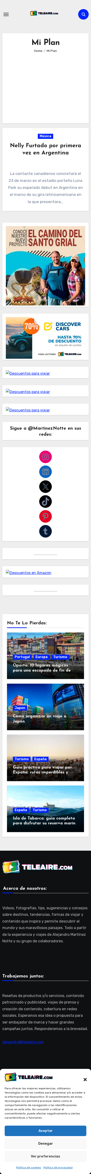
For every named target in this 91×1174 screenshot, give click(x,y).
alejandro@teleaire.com (23, 1042)
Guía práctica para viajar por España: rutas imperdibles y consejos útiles (42, 773)
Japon (20, 708)
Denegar (45, 1143)
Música (45, 136)
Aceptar (45, 1131)
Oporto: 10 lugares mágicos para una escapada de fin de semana (42, 670)
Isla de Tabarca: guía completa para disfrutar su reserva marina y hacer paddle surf (45, 823)
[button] (82, 1077)
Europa (41, 657)
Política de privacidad (58, 1167)
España (40, 759)
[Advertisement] (46, 85)
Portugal (22, 657)
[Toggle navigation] (6, 14)
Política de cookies (28, 1167)
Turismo (60, 657)
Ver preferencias (45, 1156)
